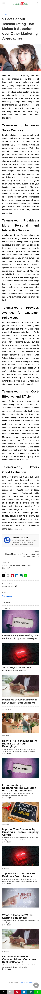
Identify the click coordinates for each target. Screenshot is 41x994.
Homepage (5, 10)
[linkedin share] (16, 575)
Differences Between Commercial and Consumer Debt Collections (19, 959)
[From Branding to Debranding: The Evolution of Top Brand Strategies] (20, 621)
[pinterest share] (12, 575)
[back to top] (36, 985)
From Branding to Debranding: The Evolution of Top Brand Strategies (19, 788)
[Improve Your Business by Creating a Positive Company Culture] (20, 812)
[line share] (25, 575)
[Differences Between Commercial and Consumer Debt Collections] (20, 686)
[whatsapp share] (21, 575)
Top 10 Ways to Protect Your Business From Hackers (20, 875)
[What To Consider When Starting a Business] (20, 898)
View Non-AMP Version (26, 982)
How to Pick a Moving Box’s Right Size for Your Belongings (19, 743)
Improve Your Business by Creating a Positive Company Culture (20, 832)
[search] (37, 3)
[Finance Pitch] (20, 3)
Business (15, 10)
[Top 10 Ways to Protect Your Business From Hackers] (20, 654)
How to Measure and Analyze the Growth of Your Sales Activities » (22, 555)
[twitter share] (3, 575)
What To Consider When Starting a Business (17, 916)
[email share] (8, 575)
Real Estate (6, 735)
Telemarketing (7, 596)
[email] (10, 992)
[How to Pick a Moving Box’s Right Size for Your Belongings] (20, 723)
